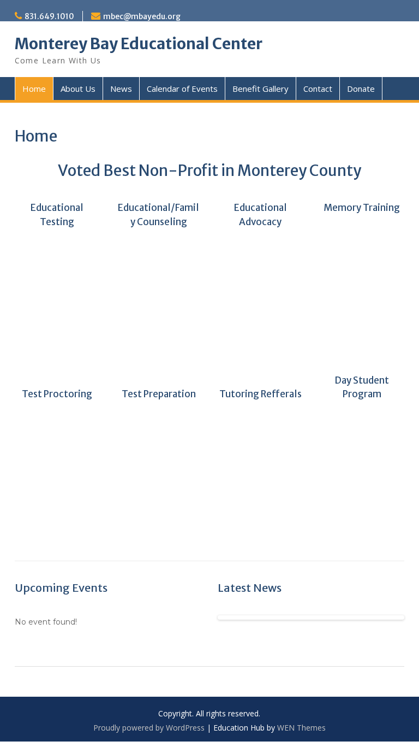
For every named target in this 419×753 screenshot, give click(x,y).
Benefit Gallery (260, 88)
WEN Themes (301, 727)
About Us (78, 88)
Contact (317, 88)
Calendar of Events (182, 88)
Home (34, 88)
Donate (361, 88)
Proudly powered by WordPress (149, 727)
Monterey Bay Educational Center (138, 44)
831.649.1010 (49, 16)
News (121, 88)
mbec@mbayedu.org (142, 16)
